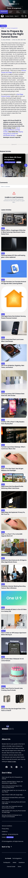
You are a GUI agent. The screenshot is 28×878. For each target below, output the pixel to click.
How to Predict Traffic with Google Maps (12, 794)
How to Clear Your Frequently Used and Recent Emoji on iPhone (12, 807)
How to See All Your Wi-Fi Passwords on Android (12, 777)
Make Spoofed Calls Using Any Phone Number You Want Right (14, 811)
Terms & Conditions (7, 826)
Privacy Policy (5, 828)
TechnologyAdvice (17, 858)
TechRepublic (6, 862)
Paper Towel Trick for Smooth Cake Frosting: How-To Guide (12, 689)
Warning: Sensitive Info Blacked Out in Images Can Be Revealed (12, 815)
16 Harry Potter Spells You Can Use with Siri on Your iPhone (14, 791)
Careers (7, 837)
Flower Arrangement (14, 8)
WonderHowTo (4, 11)
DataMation (22, 862)
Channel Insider (11, 866)
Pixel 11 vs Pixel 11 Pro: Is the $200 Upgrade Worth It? (11, 535)
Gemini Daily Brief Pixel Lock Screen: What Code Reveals (12, 340)
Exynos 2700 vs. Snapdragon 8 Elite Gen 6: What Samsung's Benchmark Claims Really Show (13, 232)
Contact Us (4, 831)
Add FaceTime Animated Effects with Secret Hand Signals (13, 798)
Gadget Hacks (10, 12)
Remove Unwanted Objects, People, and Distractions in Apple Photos (12, 782)
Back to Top (6, 847)
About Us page (12, 761)
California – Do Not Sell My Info (10, 834)
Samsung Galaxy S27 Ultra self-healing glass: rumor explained (13, 256)
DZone (19, 866)
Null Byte (24, 12)
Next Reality (18, 12)
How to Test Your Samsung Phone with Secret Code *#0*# (13, 802)
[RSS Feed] (21, 767)
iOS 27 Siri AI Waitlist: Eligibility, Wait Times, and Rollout (12, 366)
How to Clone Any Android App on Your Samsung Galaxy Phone (12, 786)
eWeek (14, 862)
